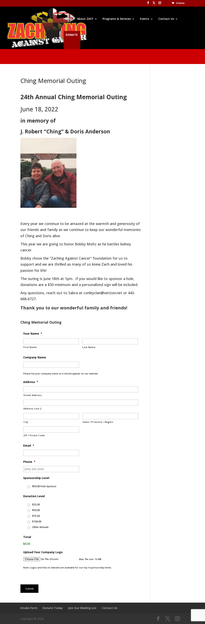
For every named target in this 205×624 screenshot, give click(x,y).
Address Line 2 (32, 408)
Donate (72, 35)
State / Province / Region (97, 421)
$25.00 (36, 504)
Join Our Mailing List (82, 608)
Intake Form (28, 608)
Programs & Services (116, 19)
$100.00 (36, 521)
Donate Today (53, 608)
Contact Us (166, 19)
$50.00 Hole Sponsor (44, 486)
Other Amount (40, 527)
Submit (29, 588)
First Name (30, 347)
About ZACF (85, 19)
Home (68, 19)
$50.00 (36, 510)
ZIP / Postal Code (34, 435)
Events (144, 19)
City (25, 421)
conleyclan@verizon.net (102, 292)
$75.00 (36, 516)
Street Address (32, 395)
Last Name (88, 347)
